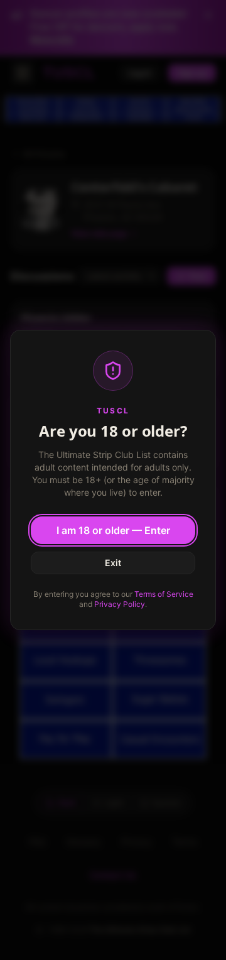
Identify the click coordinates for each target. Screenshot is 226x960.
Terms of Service (163, 594)
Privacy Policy (119, 604)
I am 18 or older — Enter (113, 530)
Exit (113, 562)
